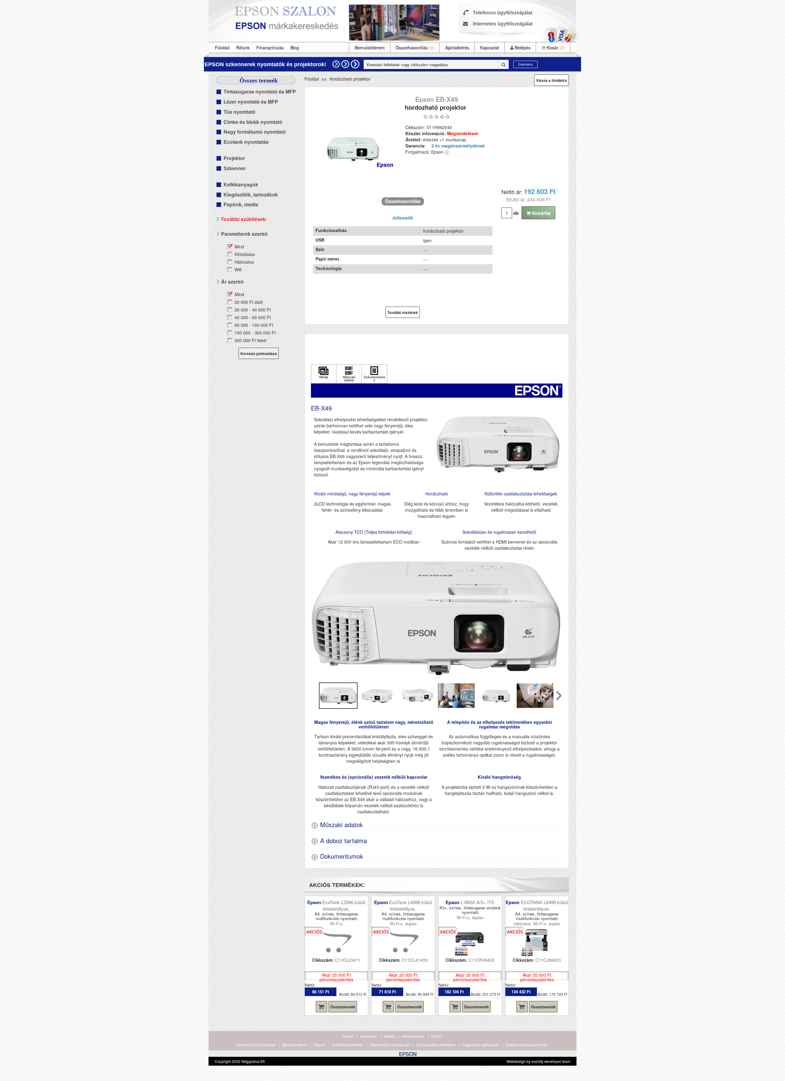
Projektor (234, 158)
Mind (239, 246)
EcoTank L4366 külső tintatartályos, (410, 905)
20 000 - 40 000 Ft (253, 310)
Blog (294, 47)
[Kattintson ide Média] (324, 374)
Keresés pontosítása (258, 353)
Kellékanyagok (241, 184)
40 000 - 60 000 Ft (253, 317)
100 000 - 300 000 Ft (255, 333)
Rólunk (243, 47)
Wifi (238, 269)
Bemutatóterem (370, 47)
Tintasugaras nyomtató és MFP (260, 91)
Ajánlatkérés (457, 47)
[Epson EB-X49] (353, 150)
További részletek (402, 312)
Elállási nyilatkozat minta (526, 1044)
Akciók (389, 1036)
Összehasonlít (342, 1007)
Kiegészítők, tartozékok (251, 194)
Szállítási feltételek (347, 1044)
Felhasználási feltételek (435, 1044)
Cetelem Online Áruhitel (256, 1044)
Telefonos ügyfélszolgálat (502, 12)
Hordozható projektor (349, 79)
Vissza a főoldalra (551, 80)
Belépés (522, 47)
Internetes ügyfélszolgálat (503, 23)
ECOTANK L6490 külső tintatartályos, (544, 905)
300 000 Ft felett (250, 340)
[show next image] (556, 618)
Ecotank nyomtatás (246, 141)
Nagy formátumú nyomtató (255, 131)
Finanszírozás (270, 47)
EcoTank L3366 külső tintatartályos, (343, 905)
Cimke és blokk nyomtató (253, 121)
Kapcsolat (489, 47)
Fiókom (347, 1036)
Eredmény (525, 64)
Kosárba (541, 213)
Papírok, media (241, 204)
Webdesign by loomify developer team (538, 1061)
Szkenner (235, 168)
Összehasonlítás (415, 47)
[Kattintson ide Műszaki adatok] (349, 374)
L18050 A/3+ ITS (477, 902)
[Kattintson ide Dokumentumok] (374, 374)
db (516, 213)
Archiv (436, 1036)
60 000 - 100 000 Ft (254, 325)
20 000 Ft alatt (249, 302)
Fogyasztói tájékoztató (480, 1044)
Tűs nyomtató (239, 111)
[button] (558, 696)
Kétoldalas (245, 254)
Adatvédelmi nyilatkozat (389, 1044)
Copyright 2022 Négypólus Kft (240, 1061)
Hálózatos (244, 262)
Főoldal (222, 47)
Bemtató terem (294, 1044)
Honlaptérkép (412, 1036)
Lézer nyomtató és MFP (251, 101)
